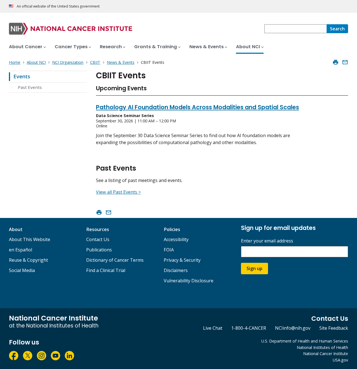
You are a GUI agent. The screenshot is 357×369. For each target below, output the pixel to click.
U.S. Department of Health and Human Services (304, 341)
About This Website (29, 239)
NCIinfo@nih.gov (292, 328)
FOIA (169, 250)
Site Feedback (333, 328)
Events (21, 76)
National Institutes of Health (322, 347)
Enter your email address (267, 241)
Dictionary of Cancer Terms (115, 260)
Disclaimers (176, 270)
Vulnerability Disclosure (188, 281)
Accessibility (176, 239)
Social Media (22, 270)
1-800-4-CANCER (248, 328)
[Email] (345, 62)
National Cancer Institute (325, 353)
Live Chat (212, 328)
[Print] (335, 62)
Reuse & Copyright (28, 260)
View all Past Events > (118, 192)
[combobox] (295, 28)
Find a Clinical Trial (105, 270)
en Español (20, 250)
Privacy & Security (182, 260)
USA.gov (340, 360)
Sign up (254, 268)
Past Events (30, 87)
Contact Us (97, 239)
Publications (99, 250)
